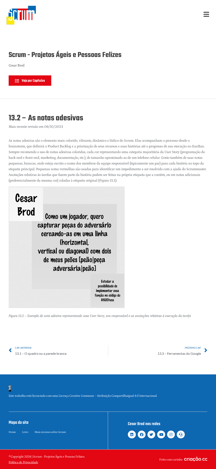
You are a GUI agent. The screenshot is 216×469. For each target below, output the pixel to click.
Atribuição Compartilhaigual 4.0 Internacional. (127, 396)
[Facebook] (142, 434)
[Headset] (181, 434)
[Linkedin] (132, 434)
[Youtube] (161, 434)
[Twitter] (151, 434)
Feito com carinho (170, 459)
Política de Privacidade (23, 462)
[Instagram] (171, 434)
